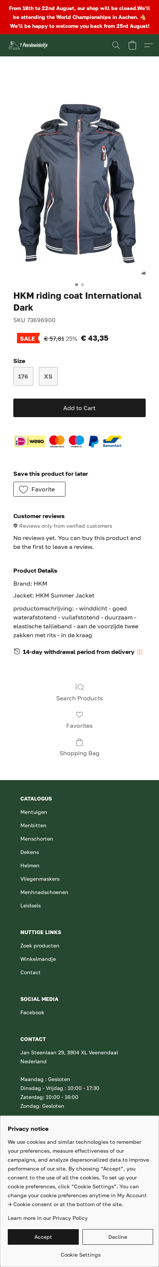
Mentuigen (33, 812)
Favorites (79, 725)
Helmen (30, 865)
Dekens (29, 852)
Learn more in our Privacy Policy (48, 1218)
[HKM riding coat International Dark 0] (79, 178)
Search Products (79, 698)
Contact (30, 972)
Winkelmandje (38, 959)
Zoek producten (40, 945)
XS (48, 376)
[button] (28, 45)
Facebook (32, 1012)
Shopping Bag (79, 753)
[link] (80, 1252)
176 (23, 376)
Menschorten (36, 838)
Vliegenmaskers (40, 878)
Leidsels (30, 905)
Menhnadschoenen (44, 892)
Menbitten (33, 825)
